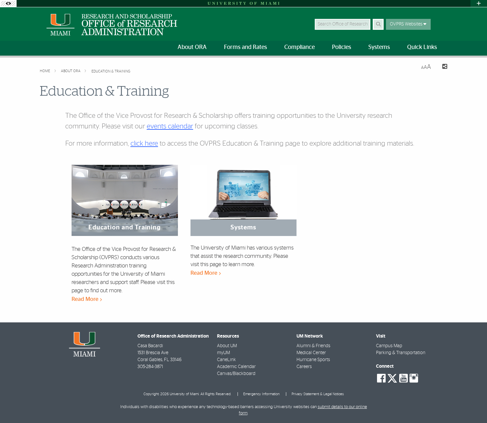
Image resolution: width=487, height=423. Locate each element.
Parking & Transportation (400, 353)
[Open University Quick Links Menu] (478, 3)
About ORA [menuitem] (192, 47)
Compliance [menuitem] (299, 47)
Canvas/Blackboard (236, 373)
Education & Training (110, 71)
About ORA (71, 71)
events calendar (170, 126)
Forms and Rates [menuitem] (245, 47)
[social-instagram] (413, 378)
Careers (304, 366)
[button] (472, 404)
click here (144, 143)
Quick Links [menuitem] (422, 47)
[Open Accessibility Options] (8, 3)
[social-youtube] (403, 378)
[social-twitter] (392, 377)
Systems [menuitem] (379, 47)
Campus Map (389, 346)
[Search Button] (378, 24)
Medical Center (311, 353)
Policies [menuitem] (341, 47)
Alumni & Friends (313, 346)
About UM (227, 346)
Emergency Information (261, 394)
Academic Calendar (236, 366)
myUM (223, 353)
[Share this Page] (441, 67)
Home (45, 71)
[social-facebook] (381, 378)
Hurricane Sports (313, 359)
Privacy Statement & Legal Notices (318, 394)
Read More (86, 299)
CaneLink (226, 359)
